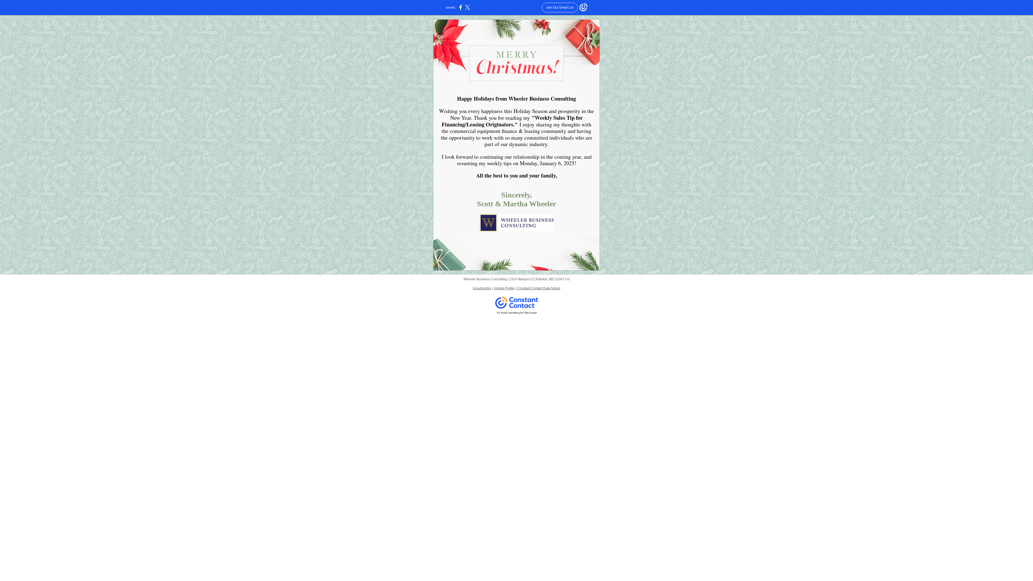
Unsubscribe (482, 288)
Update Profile (504, 288)
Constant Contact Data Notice (538, 288)
